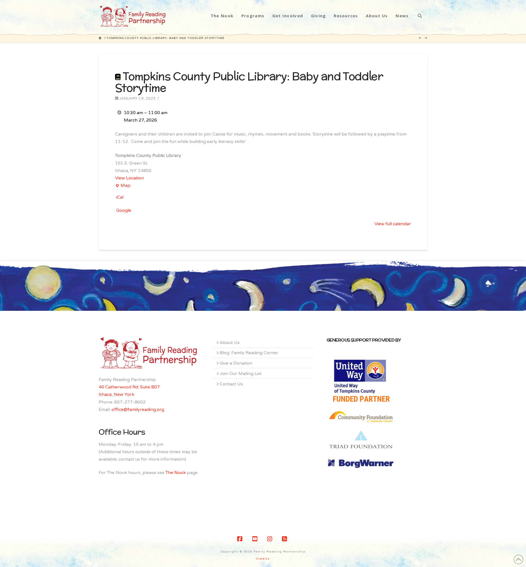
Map (122, 186)
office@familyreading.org (138, 409)
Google (123, 210)
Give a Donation (236, 363)
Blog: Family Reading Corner (249, 353)
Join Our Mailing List (241, 373)
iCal (120, 197)
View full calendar (393, 224)
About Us (230, 342)
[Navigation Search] (419, 15)
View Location (129, 178)
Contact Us (231, 384)
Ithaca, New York (116, 394)
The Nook (175, 472)
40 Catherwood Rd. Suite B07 (129, 387)
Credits (263, 558)
